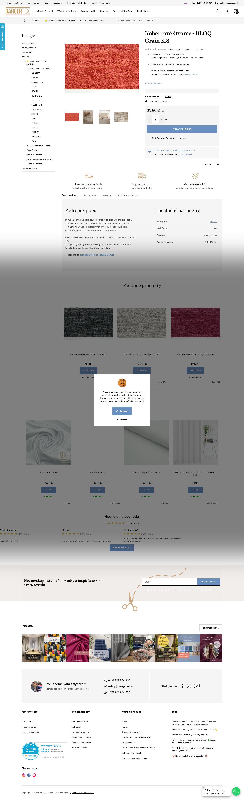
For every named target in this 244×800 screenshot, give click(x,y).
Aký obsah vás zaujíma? (141, 396)
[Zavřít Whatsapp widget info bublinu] (203, 787)
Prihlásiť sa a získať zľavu (149, 425)
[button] (236, 791)
